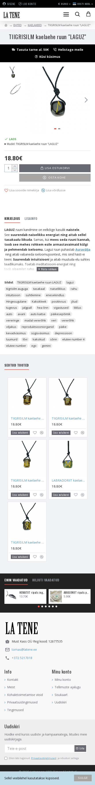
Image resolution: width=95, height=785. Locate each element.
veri (53, 320)
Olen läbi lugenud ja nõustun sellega (44, 758)
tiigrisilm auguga (17, 289)
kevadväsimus (16, 333)
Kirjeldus (12, 218)
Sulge (83, 778)
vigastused (61, 308)
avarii (21, 314)
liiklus (77, 308)
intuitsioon (13, 295)
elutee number (16, 346)
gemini (46, 346)
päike (62, 327)
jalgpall (27, 308)
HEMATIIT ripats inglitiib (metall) (32, 592)
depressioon (63, 333)
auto (9, 314)
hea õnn (42, 308)
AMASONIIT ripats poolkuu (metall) (76, 592)
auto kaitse (38, 314)
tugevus (11, 308)
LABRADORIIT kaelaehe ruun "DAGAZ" (69, 480)
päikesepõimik (60, 314)
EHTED (17, 25)
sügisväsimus (40, 333)
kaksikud (39, 339)
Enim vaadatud (16, 580)
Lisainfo (31, 218)
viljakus (11, 327)
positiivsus (59, 301)
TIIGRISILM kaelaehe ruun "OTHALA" (28, 542)
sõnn (53, 339)
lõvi (25, 339)
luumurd (11, 339)
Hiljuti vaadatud (45, 580)
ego (33, 346)
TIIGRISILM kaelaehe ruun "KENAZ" (28, 418)
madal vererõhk (35, 320)
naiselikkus (57, 289)
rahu (74, 289)
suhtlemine (33, 295)
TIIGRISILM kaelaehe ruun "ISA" (28, 480)
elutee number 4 (73, 339)
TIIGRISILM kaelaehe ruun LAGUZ (39, 282)
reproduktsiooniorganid (38, 327)
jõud (74, 301)
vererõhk (68, 320)
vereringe (12, 320)
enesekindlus (55, 295)
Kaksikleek (39, 301)
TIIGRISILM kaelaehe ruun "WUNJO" (69, 418)
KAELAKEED (35, 25)
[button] (28, 99)
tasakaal (39, 289)
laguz (70, 282)
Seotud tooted (16, 365)
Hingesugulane (16, 301)
